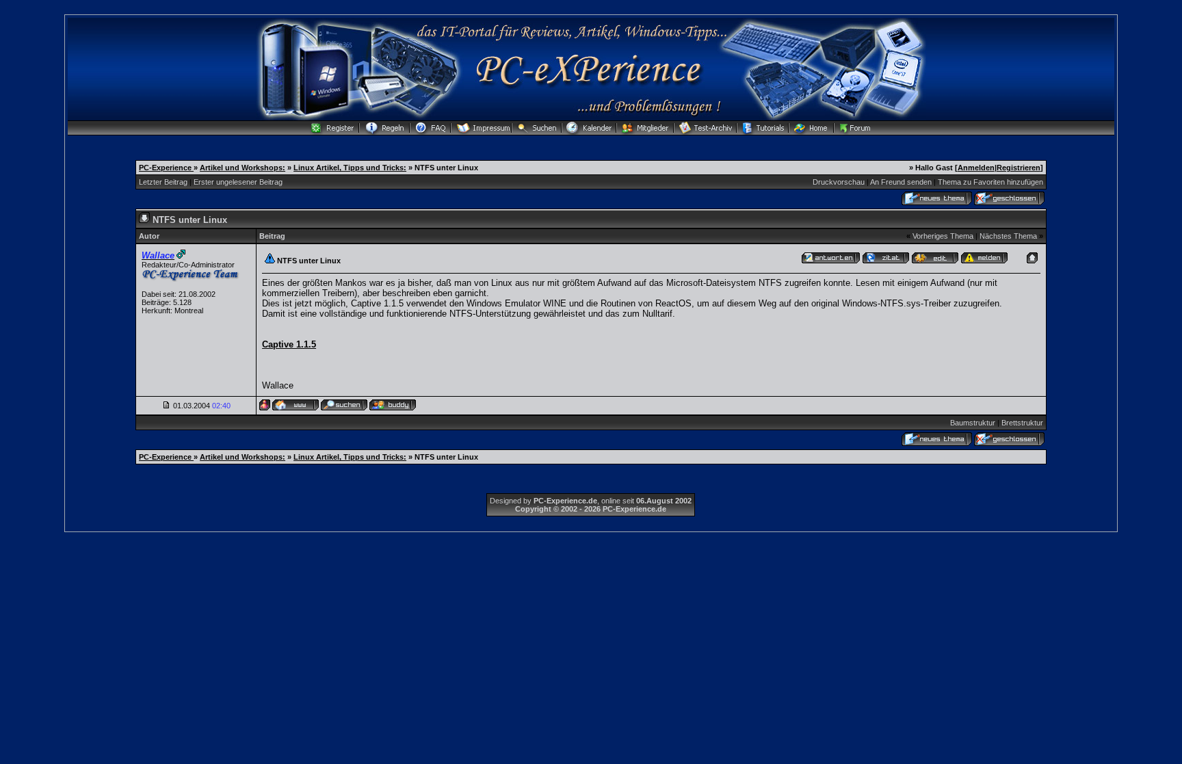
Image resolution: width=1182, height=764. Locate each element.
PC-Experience (166, 167)
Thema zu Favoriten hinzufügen (990, 182)
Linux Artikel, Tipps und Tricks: (349, 167)
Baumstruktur (972, 423)
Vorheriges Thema (942, 236)
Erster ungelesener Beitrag (238, 182)
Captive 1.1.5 (289, 344)
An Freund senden (901, 182)
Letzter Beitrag (163, 182)
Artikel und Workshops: (242, 167)
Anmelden (976, 167)
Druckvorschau (839, 182)
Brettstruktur (1022, 423)
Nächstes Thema (1008, 236)
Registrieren (1018, 167)
